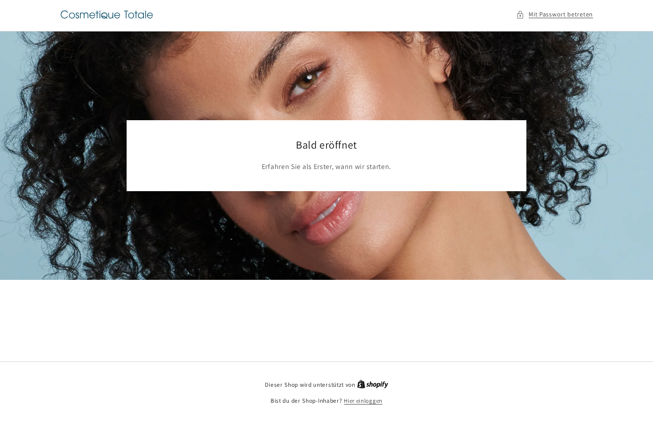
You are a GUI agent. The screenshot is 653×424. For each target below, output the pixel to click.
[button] (554, 14)
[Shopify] (372, 385)
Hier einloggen (363, 400)
